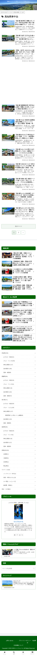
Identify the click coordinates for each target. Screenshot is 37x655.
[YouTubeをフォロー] (20, 535)
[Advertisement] (18, 82)
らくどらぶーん (18, 521)
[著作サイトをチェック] (15, 535)
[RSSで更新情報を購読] (22, 535)
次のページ (18, 226)
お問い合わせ (9, 640)
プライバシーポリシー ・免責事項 (27, 641)
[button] (33, 568)
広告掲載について (18, 645)
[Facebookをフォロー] (17, 535)
